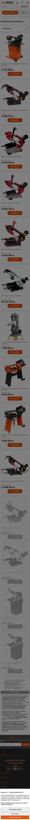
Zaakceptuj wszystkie (15, 817)
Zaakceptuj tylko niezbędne (15, 809)
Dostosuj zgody (15, 813)
